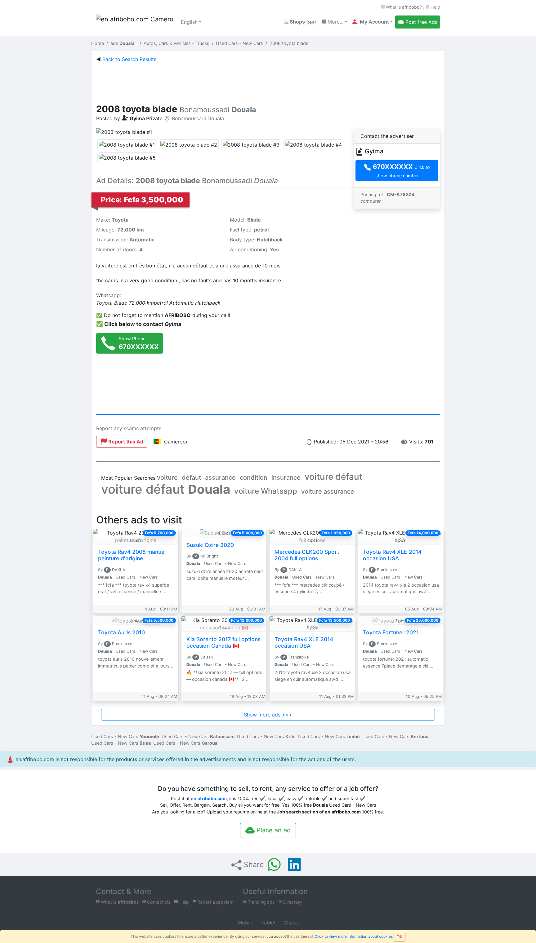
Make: (112, 220)
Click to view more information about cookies (354, 936)
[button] (372, 21)
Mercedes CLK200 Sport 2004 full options (307, 555)
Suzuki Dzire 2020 (210, 545)
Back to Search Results (129, 59)
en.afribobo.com (209, 798)
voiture (167, 477)
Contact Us (158, 902)
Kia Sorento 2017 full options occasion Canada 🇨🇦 (223, 642)
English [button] (189, 22)
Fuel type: (249, 230)
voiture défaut (333, 476)
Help (434, 7)
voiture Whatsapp (265, 491)
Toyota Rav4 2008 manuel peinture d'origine (132, 555)
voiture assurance (327, 491)
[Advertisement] (268, 82)
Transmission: (125, 239)
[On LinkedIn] (294, 865)
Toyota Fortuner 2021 (391, 632)
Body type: (256, 239)
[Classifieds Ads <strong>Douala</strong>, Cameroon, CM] (134, 22)
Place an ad (273, 830)
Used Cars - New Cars (125, 736)
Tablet (268, 922)
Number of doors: (119, 249)
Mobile (244, 922)
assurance (220, 477)
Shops (302, 22)
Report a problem (215, 902)
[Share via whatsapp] (274, 865)
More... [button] (334, 22)
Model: (245, 220)
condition (253, 477)
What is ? (403, 7)
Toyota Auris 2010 (121, 632)
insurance (286, 477)
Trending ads (261, 902)
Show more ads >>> (268, 715)
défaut (191, 477)
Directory (292, 902)
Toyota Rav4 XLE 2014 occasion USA (392, 555)
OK (399, 936)
